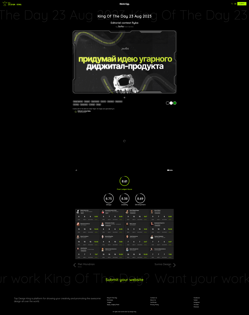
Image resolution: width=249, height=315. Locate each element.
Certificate (153, 302)
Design (98, 104)
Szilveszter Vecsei (109, 223)
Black (167, 103)
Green (174, 103)
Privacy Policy (154, 304)
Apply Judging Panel (113, 304)
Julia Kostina (83, 248)
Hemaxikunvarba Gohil (110, 210)
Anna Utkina (157, 210)
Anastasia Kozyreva (159, 223)
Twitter (196, 300)
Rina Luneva (133, 223)
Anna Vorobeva (84, 236)
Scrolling (76, 104)
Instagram (197, 302)
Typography (84, 104)
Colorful (103, 101)
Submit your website (124, 279)
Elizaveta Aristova (85, 223)
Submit (241, 4)
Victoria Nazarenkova (160, 249)
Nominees (110, 300)
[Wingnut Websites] (124, 4)
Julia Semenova (134, 236)
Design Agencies (78, 101)
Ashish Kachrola (84, 210)
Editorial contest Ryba (124, 22)
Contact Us (153, 298)
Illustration (110, 101)
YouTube (196, 304)
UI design (91, 104)
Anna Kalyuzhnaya (134, 210)
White (171, 103)
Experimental (95, 101)
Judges (109, 302)
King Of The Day (112, 298)
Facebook (197, 298)
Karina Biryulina (109, 236)
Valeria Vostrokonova (110, 249)
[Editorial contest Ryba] (124, 93)
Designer (87, 101)
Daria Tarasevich (134, 249)
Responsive (119, 101)
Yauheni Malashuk (158, 236)
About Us (153, 300)
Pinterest (196, 307)
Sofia (121, 26)
